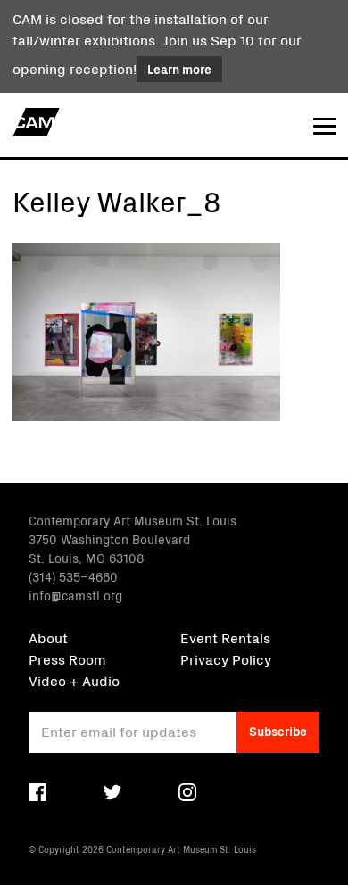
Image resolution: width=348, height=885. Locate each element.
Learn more (179, 69)
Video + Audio (74, 680)
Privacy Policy (225, 658)
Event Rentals (225, 637)
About (48, 637)
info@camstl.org (75, 595)
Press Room (67, 658)
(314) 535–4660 (73, 576)
